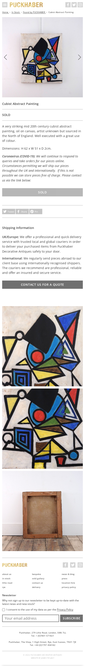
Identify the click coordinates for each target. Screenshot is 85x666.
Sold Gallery (38, 578)
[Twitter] (74, 4)
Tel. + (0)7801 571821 (42, 635)
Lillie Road (7, 582)
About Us (6, 574)
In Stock (16, 12)
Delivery (36, 587)
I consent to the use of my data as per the (39, 609)
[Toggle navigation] (4, 4)
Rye (3, 587)
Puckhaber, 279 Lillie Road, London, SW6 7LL (42, 632)
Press (64, 578)
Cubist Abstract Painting (60, 12)
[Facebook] (68, 4)
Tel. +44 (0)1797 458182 (42, 644)
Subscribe (71, 618)
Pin (36, 211)
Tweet (11, 211)
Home (5, 12)
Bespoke (36, 574)
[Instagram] (80, 4)
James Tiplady (47, 658)
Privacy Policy (69, 587)
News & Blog (68, 574)
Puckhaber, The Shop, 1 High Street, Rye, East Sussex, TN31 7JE (42, 641)
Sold (42, 192)
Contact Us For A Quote (42, 284)
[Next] (79, 57)
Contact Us (37, 582)
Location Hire (68, 582)
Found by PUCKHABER (34, 12)
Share (24, 211)
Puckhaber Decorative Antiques (26, 4)
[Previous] (5, 57)
